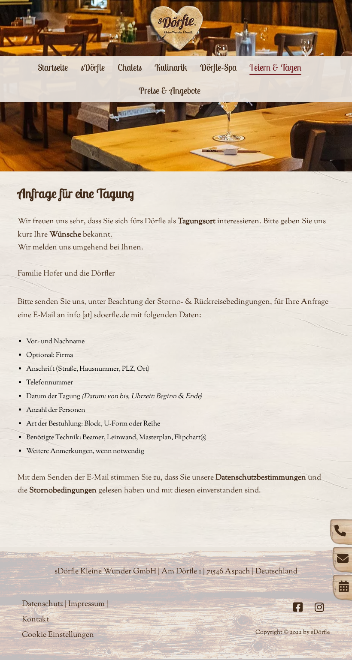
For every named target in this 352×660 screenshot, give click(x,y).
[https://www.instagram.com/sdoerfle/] (319, 607)
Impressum (86, 604)
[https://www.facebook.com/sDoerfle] (298, 607)
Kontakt (35, 619)
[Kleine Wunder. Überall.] (176, 28)
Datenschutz (42, 604)
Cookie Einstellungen (58, 635)
